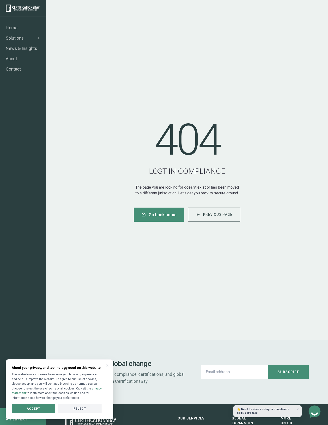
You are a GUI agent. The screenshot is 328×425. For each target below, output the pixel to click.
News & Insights (21, 48)
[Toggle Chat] (314, 411)
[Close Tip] (297, 409)
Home (12, 27)
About (11, 58)
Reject (79, 408)
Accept (33, 408)
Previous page (217, 214)
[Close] (107, 365)
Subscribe (288, 372)
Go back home (162, 214)
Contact (13, 69)
